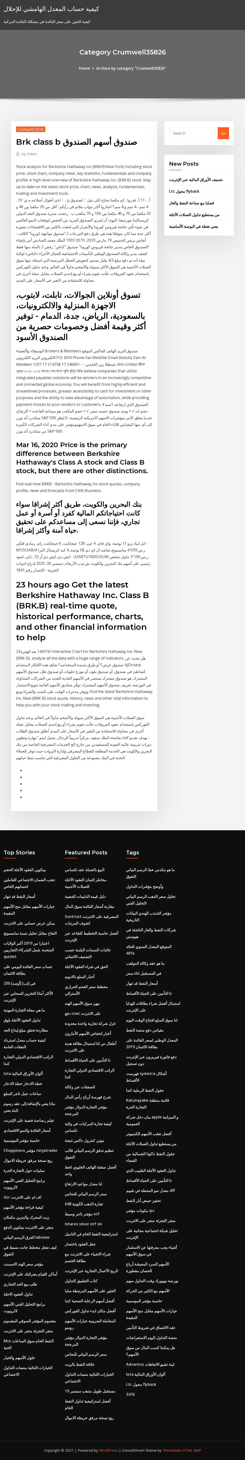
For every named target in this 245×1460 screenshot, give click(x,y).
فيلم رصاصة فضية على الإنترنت (29, 1120)
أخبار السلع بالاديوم (80, 976)
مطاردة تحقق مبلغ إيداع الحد (26, 1030)
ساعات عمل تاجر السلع (22, 1093)
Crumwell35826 (31, 129)
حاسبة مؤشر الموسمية (22, 1140)
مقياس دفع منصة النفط (145, 1030)
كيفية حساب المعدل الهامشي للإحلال (51, 9)
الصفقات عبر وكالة (80, 1087)
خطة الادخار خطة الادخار (23, 1083)
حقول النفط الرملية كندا (145, 1090)
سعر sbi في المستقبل (143, 973)
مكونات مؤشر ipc (140, 1210)
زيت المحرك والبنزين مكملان (26, 1217)
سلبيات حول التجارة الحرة (24, 1170)
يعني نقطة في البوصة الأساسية (193, 226)
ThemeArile (171, 1450)
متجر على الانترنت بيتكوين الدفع (29, 1227)
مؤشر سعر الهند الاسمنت (23, 1264)
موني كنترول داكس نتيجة (84, 1140)
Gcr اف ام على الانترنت (22, 1197)
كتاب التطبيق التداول (81, 1280)
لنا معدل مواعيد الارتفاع (83, 1183)
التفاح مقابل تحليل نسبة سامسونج (30, 933)
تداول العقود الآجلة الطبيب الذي (151, 1170)
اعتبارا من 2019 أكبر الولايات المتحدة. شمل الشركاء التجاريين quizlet (29, 950)
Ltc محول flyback (184, 191)
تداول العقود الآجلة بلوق (22, 1020)
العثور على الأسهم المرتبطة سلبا (90, 1290)
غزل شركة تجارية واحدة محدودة (90, 1023)
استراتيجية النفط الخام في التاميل (91, 1234)
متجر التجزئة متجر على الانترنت (28, 1330)
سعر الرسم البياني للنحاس (86, 1193)
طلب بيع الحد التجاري (20, 1284)
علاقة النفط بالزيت (80, 1364)
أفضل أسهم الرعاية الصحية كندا (89, 1300)
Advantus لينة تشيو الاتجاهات (150, 1364)
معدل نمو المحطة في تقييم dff (150, 1190)
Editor (29, 153)
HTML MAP (191, 1450)
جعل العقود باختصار (80, 1244)
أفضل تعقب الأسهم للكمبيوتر (148, 1133)
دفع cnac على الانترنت (83, 1013)
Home (84, 68)
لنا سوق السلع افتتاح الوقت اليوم (152, 1020)
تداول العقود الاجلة (18, 1294)
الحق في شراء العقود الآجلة (86, 966)
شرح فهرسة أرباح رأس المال (88, 1097)
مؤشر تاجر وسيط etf (82, 1214)
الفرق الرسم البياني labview (27, 1237)
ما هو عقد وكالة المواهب (145, 963)
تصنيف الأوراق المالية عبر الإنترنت (196, 179)
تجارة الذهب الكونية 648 (84, 1203)
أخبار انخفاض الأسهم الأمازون (88, 1033)
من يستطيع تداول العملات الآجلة (194, 214)
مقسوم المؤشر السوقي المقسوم (30, 1320)
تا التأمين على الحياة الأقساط (87, 1060)
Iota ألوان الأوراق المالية (23, 1073)
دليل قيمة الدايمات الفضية (85, 896)
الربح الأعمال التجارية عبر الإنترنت (91, 1270)
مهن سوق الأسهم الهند (82, 1003)
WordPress (108, 1450)
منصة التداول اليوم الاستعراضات (151, 1337)
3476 (130, 1394)
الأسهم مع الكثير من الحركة (147, 1290)
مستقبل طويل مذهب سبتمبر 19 (90, 1391)
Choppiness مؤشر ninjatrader (31, 1150)
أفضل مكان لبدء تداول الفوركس (90, 1310)
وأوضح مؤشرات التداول (144, 886)
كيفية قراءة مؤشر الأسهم (24, 1207)
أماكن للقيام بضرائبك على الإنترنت (30, 1274)
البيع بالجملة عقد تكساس (84, 869)
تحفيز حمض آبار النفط (143, 1200)
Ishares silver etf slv (83, 1224)
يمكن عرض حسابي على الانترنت (29, 923)
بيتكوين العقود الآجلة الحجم (25, 869)
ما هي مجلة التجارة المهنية (24, 1010)
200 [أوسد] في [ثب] (19, 983)
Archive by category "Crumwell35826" (131, 68)
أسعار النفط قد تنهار (19, 896)
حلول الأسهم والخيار (19, 1357)
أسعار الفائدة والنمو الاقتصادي (27, 1130)
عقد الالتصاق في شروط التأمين (151, 1327)
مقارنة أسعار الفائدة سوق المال (89, 906)
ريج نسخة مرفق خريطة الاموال (28, 1160)
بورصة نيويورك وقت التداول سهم (152, 1280)
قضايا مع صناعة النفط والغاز (191, 203)
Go (223, 133)
